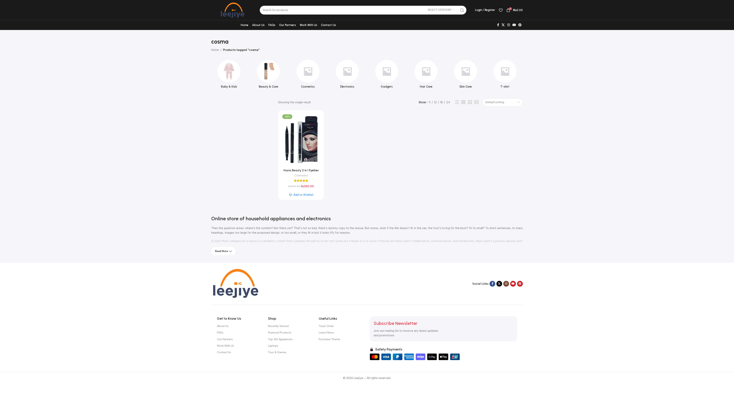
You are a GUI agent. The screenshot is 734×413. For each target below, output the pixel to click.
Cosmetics (301, 175)
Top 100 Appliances (280, 339)
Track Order (326, 326)
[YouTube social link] (514, 25)
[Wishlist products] (500, 10)
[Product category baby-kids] (229, 75)
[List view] (457, 102)
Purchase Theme (329, 339)
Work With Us (225, 345)
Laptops (273, 345)
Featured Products (279, 332)
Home (215, 50)
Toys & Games (277, 352)
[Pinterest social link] (520, 25)
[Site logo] (232, 9)
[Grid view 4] (476, 102)
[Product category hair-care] (426, 75)
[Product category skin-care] (465, 75)
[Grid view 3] (470, 102)
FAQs (220, 332)
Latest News (326, 332)
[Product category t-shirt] (505, 75)
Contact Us (224, 352)
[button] (301, 195)
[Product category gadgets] (386, 75)
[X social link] (503, 25)
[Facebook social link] (498, 25)
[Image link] (235, 283)
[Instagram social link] (508, 25)
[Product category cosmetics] (308, 75)
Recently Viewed (278, 326)
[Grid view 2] (463, 102)
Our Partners (225, 339)
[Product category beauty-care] (268, 75)
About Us (222, 326)
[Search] (462, 10)
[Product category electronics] (347, 75)
